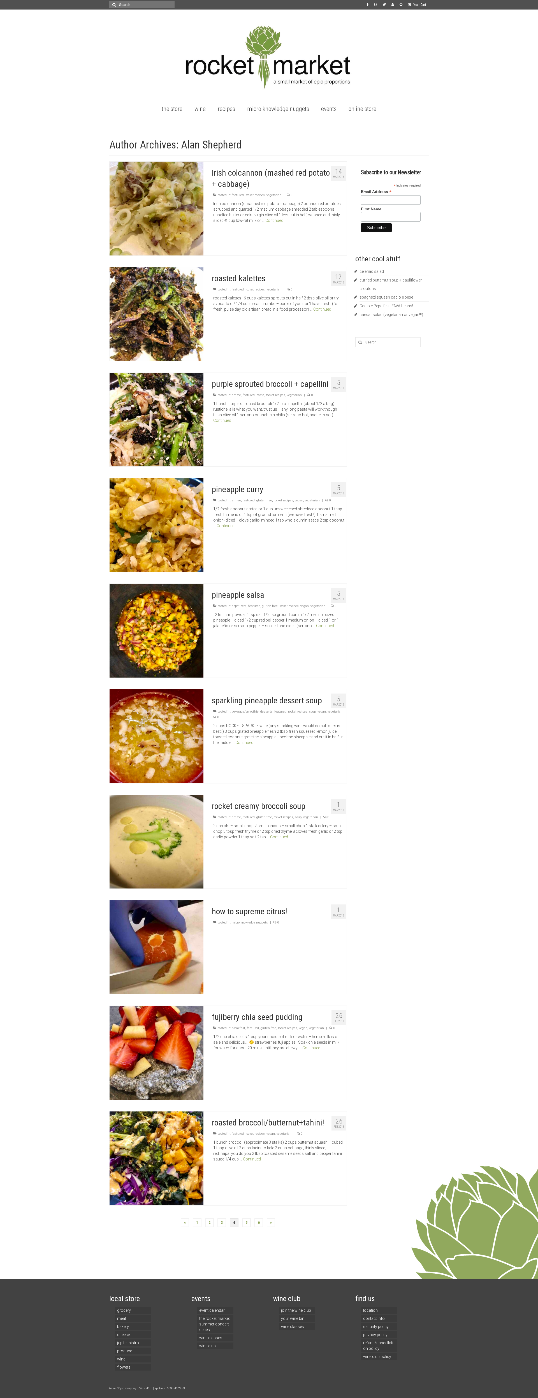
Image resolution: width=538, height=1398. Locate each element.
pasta (260, 395)
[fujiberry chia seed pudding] (156, 1052)
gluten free (264, 500)
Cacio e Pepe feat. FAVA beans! (386, 306)
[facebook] (368, 5)
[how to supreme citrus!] (156, 947)
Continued (274, 220)
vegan (299, 500)
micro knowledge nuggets (250, 922)
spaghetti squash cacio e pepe (386, 297)
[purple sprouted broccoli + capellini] (156, 419)
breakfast (238, 1028)
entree (236, 395)
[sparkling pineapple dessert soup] (156, 736)
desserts (266, 711)
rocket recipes (255, 195)
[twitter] (384, 5)
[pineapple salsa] (156, 630)
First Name (371, 209)
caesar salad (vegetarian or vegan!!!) (391, 314)
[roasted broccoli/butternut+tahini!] (156, 1158)
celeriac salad (372, 271)
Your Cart (419, 5)
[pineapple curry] (156, 524)
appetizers (239, 606)
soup (312, 711)
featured (238, 195)
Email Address (376, 191)
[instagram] (376, 5)
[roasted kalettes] (156, 313)
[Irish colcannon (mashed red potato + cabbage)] (156, 208)
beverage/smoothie (245, 711)
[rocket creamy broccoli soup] (156, 841)
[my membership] (393, 5)
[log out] (401, 5)
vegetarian (273, 195)
